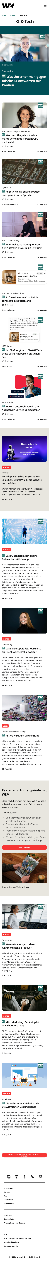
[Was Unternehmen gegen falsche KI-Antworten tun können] (24, 48)
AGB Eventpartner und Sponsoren (17, 1238)
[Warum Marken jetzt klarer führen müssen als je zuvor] (24, 916)
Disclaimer (8, 1215)
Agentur (6, 1094)
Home (4, 15)
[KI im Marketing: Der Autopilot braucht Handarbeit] (24, 998)
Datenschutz (9, 1219)
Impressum (8, 1188)
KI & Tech (6, 467)
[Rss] (32, 1176)
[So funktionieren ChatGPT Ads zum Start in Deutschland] (24, 277)
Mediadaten (8, 1200)
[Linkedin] (9, 1176)
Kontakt (7, 1192)
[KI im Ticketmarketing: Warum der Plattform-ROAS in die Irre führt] (24, 224)
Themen (13, 15)
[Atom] (40, 1176)
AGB (5, 1234)
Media (5, 726)
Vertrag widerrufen (11, 1246)
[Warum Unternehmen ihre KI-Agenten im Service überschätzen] (24, 386)
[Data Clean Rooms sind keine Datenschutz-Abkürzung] (24, 531)
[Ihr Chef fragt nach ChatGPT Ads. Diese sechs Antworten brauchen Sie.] (24, 330)
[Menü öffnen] (45, 6)
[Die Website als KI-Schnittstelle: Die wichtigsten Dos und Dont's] (24, 1075)
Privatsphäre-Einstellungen (14, 1223)
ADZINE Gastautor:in (10, 204)
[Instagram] (17, 1176)
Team (6, 1196)
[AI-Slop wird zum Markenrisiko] (24, 708)
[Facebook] (24, 1176)
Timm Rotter (7, 366)
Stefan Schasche (8, 151)
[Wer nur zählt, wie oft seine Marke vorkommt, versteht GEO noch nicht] (24, 115)
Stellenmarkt (9, 1203)
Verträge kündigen (11, 1242)
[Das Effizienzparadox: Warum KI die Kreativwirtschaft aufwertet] (24, 621)
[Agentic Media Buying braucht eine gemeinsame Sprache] (24, 171)
